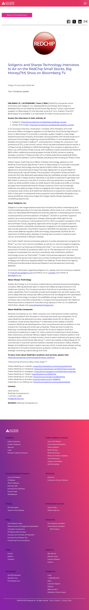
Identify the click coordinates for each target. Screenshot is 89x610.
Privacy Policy (67, 600)
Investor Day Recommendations (19, 540)
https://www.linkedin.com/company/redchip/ (52, 366)
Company (11, 559)
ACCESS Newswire (14, 575)
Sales (49, 581)
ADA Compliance (13, 483)
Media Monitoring (53, 453)
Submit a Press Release (16, 510)
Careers (50, 562)
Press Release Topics (15, 523)
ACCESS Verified (53, 464)
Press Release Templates (56, 523)
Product (10, 553)
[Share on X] (74, 21)
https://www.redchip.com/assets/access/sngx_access (43, 122)
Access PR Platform (54, 441)
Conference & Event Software (58, 480)
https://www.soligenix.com (21, 273)
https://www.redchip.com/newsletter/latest (51, 382)
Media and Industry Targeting (58, 456)
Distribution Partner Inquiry (57, 592)
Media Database (53, 447)
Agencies (11, 447)
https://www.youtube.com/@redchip (49, 377)
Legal (9, 450)
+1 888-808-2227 (53, 578)
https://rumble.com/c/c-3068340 (46, 379)
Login (49, 575)
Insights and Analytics (55, 461)
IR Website (11, 480)
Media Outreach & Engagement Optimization (23, 526)
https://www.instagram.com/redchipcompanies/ (55, 371)
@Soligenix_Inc (14, 275)
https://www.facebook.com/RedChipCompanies (54, 369)
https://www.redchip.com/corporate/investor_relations (31, 357)
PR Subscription (13, 507)
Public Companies (14, 441)
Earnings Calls (12, 486)
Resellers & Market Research (18, 453)
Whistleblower (12, 494)
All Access (51, 477)
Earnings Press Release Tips (17, 537)
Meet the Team (53, 556)
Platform (10, 556)
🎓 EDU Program (53, 529)
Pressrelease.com (14, 581)
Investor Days (12, 491)
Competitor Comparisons (16, 529)
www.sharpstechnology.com (41, 305)
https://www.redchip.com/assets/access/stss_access (52, 125)
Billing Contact (52, 589)
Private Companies (14, 444)
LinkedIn (52, 273)
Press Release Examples (56, 526)
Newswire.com (13, 578)
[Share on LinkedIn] (80, 21)
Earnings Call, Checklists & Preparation (21, 535)
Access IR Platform (14, 477)
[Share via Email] (85, 21)
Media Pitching (53, 450)
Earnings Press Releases (16, 489)
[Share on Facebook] (68, 21)
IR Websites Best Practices (17, 532)
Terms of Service (54, 600)
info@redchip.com (16, 399)
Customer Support (54, 584)
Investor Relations (54, 559)
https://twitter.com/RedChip (44, 374)
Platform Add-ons (53, 510)
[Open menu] (85, 3)
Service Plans (52, 507)
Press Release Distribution (57, 444)
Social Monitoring (53, 458)
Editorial (50, 586)
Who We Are (52, 553)
